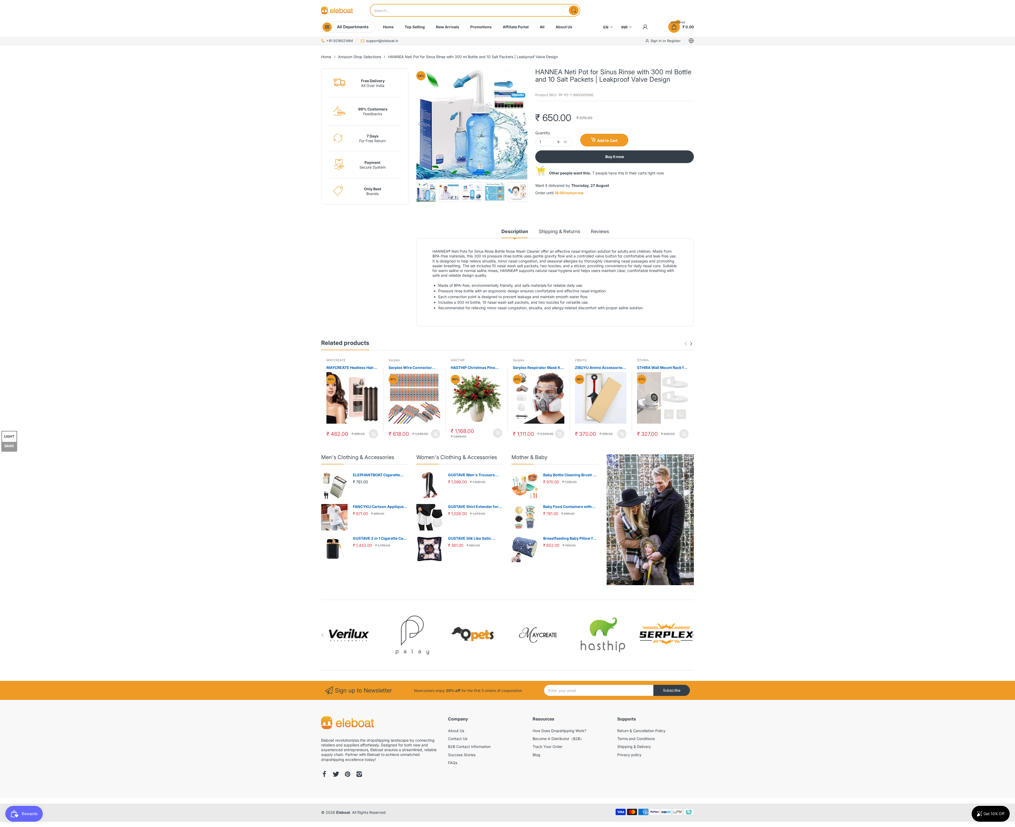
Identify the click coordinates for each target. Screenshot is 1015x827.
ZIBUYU (581, 360)
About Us (456, 730)
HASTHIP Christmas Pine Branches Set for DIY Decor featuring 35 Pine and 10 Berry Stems (475, 367)
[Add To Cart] (373, 433)
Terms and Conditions (636, 738)
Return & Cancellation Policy (641, 730)
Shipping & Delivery (634, 746)
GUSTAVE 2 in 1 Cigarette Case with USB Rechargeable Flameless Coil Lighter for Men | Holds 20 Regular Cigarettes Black (380, 538)
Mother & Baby (529, 457)
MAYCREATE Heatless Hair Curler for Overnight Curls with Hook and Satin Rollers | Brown (352, 367)
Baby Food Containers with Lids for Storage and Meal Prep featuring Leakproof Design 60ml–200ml (571, 506)
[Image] (650, 519)
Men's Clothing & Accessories (357, 457)
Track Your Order (547, 746)
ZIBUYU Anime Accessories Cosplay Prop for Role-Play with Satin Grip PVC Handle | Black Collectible (600, 367)
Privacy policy (629, 754)
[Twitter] (336, 774)
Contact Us (457, 738)
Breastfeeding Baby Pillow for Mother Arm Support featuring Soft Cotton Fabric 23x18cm (570, 538)
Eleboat (343, 812)
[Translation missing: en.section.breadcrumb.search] (574, 10)
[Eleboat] (337, 10)
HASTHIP (458, 360)
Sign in (656, 41)
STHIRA (643, 360)
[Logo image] (349, 635)
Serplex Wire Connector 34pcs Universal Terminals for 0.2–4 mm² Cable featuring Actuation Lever (413, 367)
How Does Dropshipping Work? (559, 730)
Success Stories (462, 754)
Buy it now (614, 156)
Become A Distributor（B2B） (558, 738)
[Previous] (524, 124)
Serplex (394, 360)
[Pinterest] (347, 774)
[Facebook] (324, 774)
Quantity (542, 133)
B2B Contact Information (469, 746)
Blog (536, 754)
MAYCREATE (335, 360)
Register (674, 41)
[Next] (419, 124)
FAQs (452, 762)
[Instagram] (359, 774)
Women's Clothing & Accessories (456, 457)
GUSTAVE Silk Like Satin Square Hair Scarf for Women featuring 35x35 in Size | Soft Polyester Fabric (474, 538)
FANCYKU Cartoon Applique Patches (378, 506)
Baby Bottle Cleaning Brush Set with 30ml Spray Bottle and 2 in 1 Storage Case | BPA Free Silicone (571, 475)
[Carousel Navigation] (688, 344)
